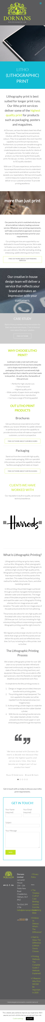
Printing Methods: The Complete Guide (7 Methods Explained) (36, 964)
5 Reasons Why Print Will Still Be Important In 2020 (36, 985)
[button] (4, 522)
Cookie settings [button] (18, 1018)
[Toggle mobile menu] (41, 3)
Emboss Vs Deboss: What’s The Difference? (36, 925)
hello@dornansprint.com (27, 910)
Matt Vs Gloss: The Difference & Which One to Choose (36, 944)
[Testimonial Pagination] (18, 779)
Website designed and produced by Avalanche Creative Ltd (22, 1002)
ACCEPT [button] (29, 1018)
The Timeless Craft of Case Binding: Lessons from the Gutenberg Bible (36, 901)
